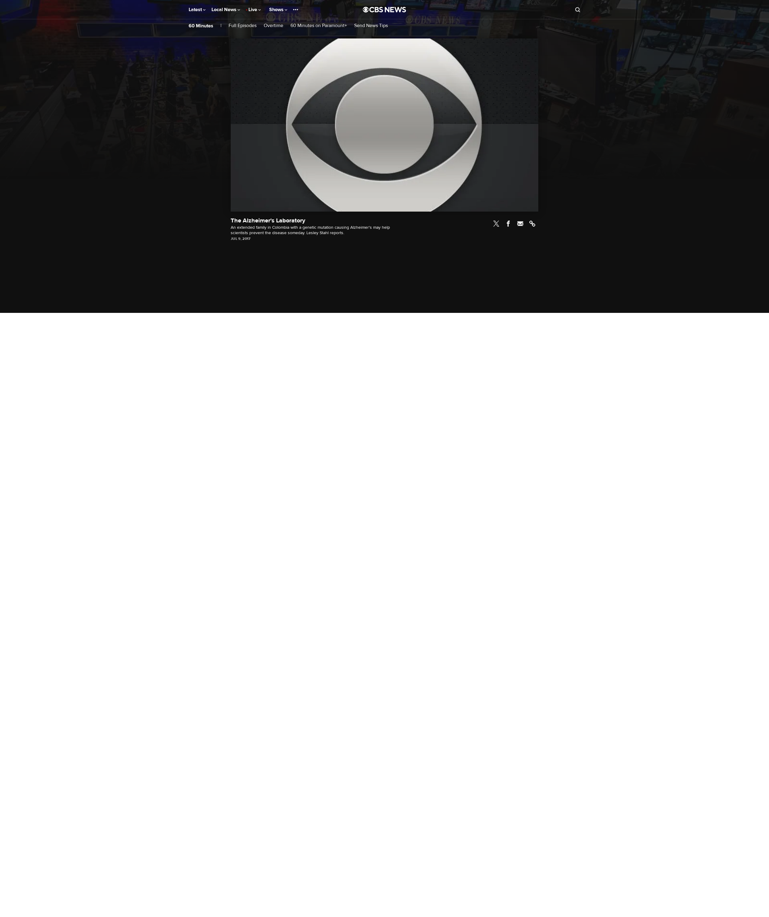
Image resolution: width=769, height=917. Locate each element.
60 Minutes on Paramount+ (318, 26)
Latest (196, 9)
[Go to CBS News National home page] (384, 10)
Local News (224, 9)
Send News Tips (371, 26)
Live (253, 10)
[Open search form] (577, 9)
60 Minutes (201, 26)
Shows (277, 9)
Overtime (273, 26)
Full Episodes (243, 26)
